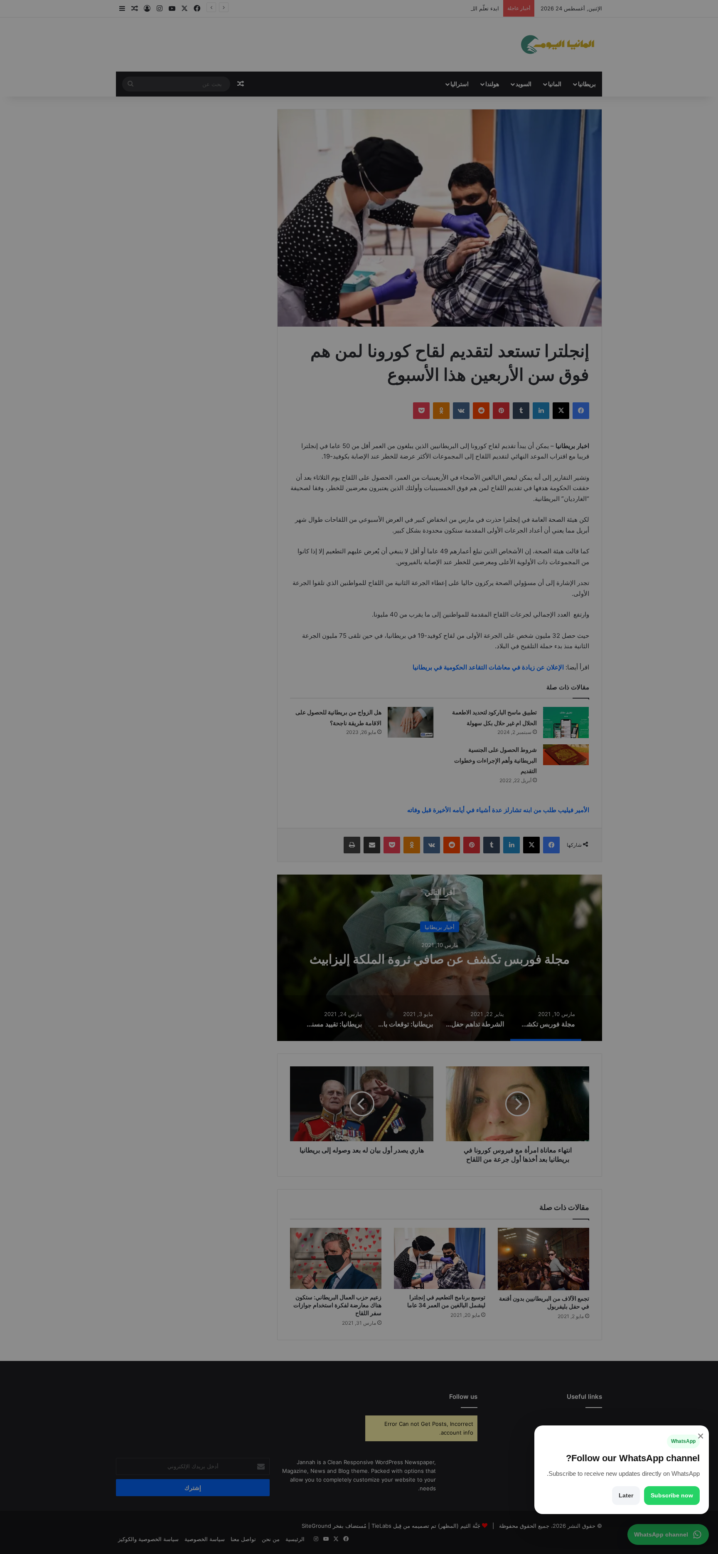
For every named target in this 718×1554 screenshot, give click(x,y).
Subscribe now (672, 1495)
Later (626, 1495)
